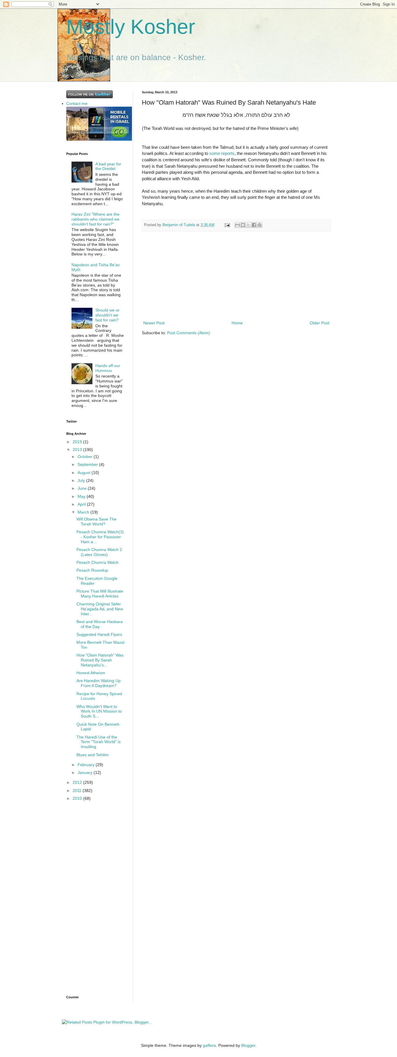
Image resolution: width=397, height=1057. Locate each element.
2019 (78, 441)
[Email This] (237, 225)
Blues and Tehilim (92, 754)
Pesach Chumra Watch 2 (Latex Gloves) (99, 552)
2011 (78, 790)
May (82, 496)
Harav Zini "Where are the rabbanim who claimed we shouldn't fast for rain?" (95, 219)
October (86, 456)
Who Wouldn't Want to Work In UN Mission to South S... (99, 711)
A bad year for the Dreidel (108, 166)
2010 (78, 798)
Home (237, 323)
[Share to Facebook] (254, 225)
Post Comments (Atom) (188, 332)
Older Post (319, 323)
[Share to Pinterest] (259, 225)
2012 (78, 782)
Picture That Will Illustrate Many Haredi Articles (99, 593)
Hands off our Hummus (107, 368)
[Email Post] (227, 225)
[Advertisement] (236, 275)
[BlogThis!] (243, 225)
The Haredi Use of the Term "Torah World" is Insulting (98, 742)
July (82, 480)
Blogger (248, 1045)
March (84, 512)
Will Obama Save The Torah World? (96, 521)
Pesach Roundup (92, 570)
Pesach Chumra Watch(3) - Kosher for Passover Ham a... (100, 537)
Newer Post (153, 323)
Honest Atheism (90, 672)
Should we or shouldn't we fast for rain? (107, 315)
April (82, 504)
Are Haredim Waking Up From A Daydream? (98, 683)
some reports (222, 153)
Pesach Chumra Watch (97, 562)
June (83, 488)
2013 (78, 449)
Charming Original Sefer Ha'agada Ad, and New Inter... (99, 609)
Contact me (76, 103)
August (85, 472)
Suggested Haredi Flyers (99, 634)
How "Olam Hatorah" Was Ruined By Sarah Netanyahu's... (100, 660)
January (86, 772)
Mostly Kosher (130, 26)
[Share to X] (248, 225)
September (88, 464)
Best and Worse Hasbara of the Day (99, 624)
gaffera (209, 1045)
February (87, 764)
